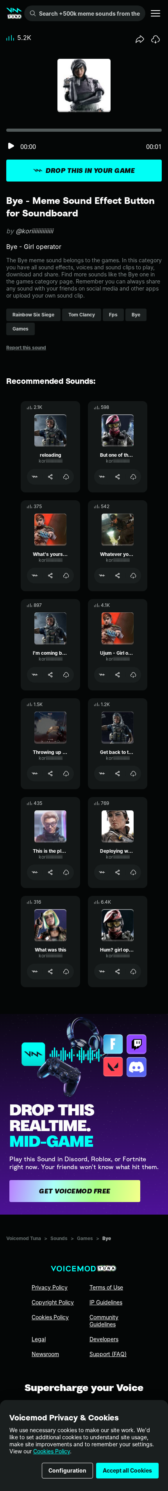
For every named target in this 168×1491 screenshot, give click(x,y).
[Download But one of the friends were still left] (133, 477)
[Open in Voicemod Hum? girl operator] (102, 971)
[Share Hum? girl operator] (117, 971)
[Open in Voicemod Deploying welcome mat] (102, 872)
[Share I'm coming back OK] (50, 675)
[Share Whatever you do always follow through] (117, 575)
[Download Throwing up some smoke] (66, 773)
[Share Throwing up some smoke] (50, 773)
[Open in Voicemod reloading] (35, 477)
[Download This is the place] (66, 872)
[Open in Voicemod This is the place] (35, 872)
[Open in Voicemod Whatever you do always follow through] (102, 575)
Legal (39, 1339)
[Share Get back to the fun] (117, 773)
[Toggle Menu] (155, 13)
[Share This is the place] (50, 872)
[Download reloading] (66, 477)
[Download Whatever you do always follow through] (133, 575)
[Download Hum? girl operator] (133, 971)
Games (85, 1238)
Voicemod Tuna (23, 1238)
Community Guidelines (103, 1321)
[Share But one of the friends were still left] (117, 477)
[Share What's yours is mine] (50, 575)
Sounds (59, 1238)
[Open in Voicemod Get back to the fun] (102, 773)
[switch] (11, 146)
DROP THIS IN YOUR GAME (90, 170)
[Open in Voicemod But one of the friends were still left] (102, 477)
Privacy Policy (50, 1287)
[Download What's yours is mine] (66, 575)
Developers (103, 1339)
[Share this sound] (140, 39)
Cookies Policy (51, 1451)
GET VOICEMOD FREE (75, 1191)
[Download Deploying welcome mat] (133, 872)
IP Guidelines (105, 1302)
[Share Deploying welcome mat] (117, 872)
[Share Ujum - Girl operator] (117, 675)
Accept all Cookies (127, 1470)
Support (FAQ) (108, 1354)
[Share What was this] (50, 971)
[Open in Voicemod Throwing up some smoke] (35, 773)
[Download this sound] (155, 39)
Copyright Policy (53, 1302)
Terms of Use (106, 1287)
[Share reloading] (50, 477)
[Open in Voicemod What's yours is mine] (35, 575)
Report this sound (26, 348)
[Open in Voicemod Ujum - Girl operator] (102, 675)
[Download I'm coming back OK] (66, 675)
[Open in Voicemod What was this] (35, 971)
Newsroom (45, 1354)
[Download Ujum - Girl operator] (133, 675)
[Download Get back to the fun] (133, 773)
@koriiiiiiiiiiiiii (34, 231)
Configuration (67, 1470)
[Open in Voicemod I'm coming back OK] (35, 675)
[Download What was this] (66, 971)
